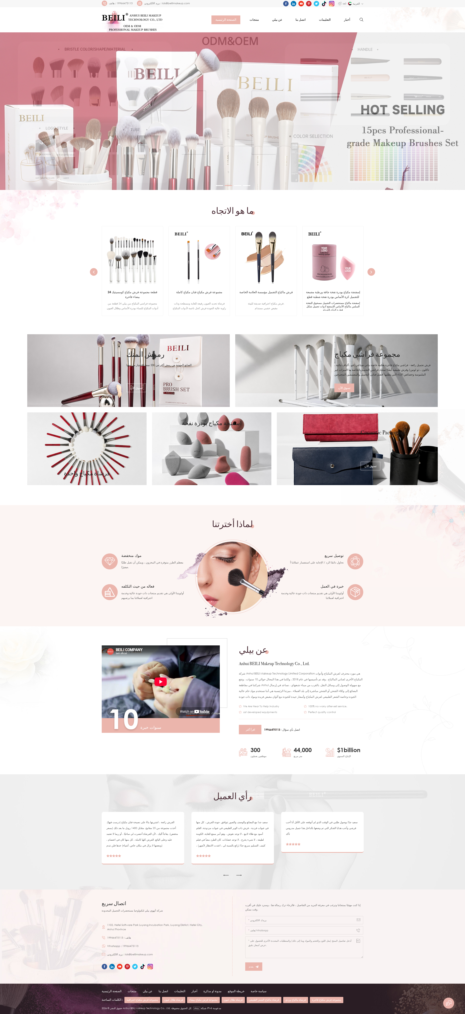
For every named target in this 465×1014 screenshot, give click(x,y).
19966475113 (125, 3)
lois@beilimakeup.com (176, 3)
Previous (94, 272)
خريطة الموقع (236, 991)
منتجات (254, 20)
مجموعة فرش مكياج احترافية (142, 999)
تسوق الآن (136, 388)
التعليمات (325, 20)
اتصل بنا (301, 20)
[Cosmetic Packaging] (357, 448)
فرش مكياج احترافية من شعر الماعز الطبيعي (333, 294)
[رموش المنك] (128, 370)
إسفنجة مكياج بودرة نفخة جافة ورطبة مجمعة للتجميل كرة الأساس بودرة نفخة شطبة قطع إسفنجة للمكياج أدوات (199, 294)
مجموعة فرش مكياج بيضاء (203, 999)
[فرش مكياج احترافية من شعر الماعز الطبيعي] (333, 257)
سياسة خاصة (258, 991)
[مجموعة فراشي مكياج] (336, 370)
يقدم (251, 966)
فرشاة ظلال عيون (173, 999)
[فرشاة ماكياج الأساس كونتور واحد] (266, 257)
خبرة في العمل (332, 586)
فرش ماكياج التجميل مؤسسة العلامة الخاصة (132, 292)
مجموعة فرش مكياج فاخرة (326, 999)
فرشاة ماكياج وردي (295, 999)
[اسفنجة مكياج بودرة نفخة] (211, 448)
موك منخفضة (131, 555)
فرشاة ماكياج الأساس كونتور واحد (266, 292)
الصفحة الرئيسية (225, 20)
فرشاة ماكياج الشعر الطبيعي (264, 999)
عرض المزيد (129, 309)
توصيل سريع (334, 555)
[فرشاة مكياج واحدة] (87, 448)
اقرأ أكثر (250, 729)
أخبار (347, 20)
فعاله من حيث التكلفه (137, 586)
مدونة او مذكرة (212, 991)
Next (371, 272)
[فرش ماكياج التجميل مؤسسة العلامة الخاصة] (132, 257)
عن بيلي (277, 20)
